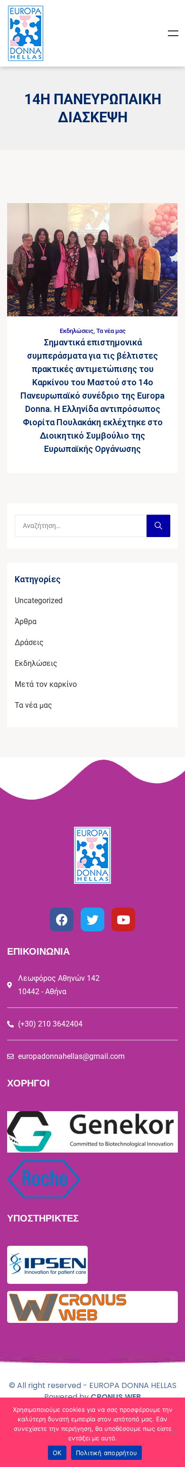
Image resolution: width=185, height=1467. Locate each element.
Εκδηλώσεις (76, 330)
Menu (173, 33)
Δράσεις (29, 642)
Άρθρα (26, 621)
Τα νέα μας (111, 330)
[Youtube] (123, 919)
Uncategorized (39, 600)
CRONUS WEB (116, 1396)
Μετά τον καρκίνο (46, 684)
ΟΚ (57, 1453)
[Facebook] (62, 919)
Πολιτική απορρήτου (107, 1453)
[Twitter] (92, 919)
